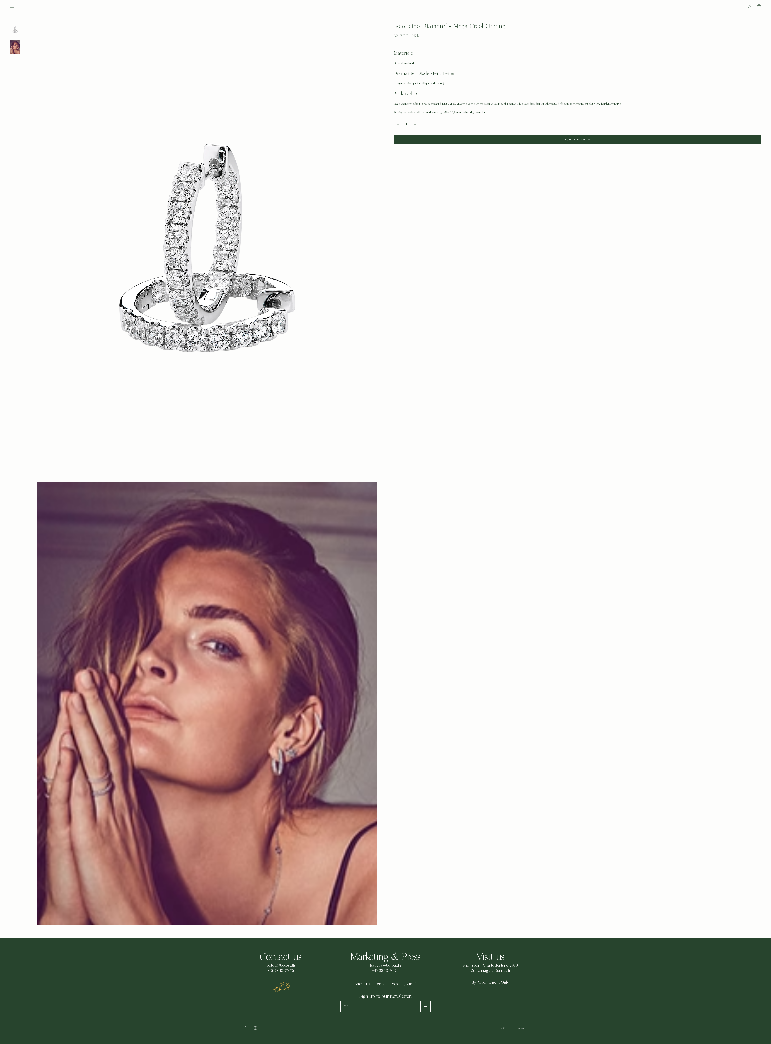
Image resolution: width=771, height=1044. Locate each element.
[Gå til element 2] (15, 47)
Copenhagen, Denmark (490, 970)
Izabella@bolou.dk (385, 965)
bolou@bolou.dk (281, 965)
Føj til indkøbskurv (577, 139)
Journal (410, 984)
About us (362, 984)
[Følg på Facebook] (245, 1028)
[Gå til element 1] (15, 29)
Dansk (521, 1028)
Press (395, 984)
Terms (380, 984)
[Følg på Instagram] (255, 1028)
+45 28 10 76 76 (281, 970)
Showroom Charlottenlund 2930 (490, 965)
